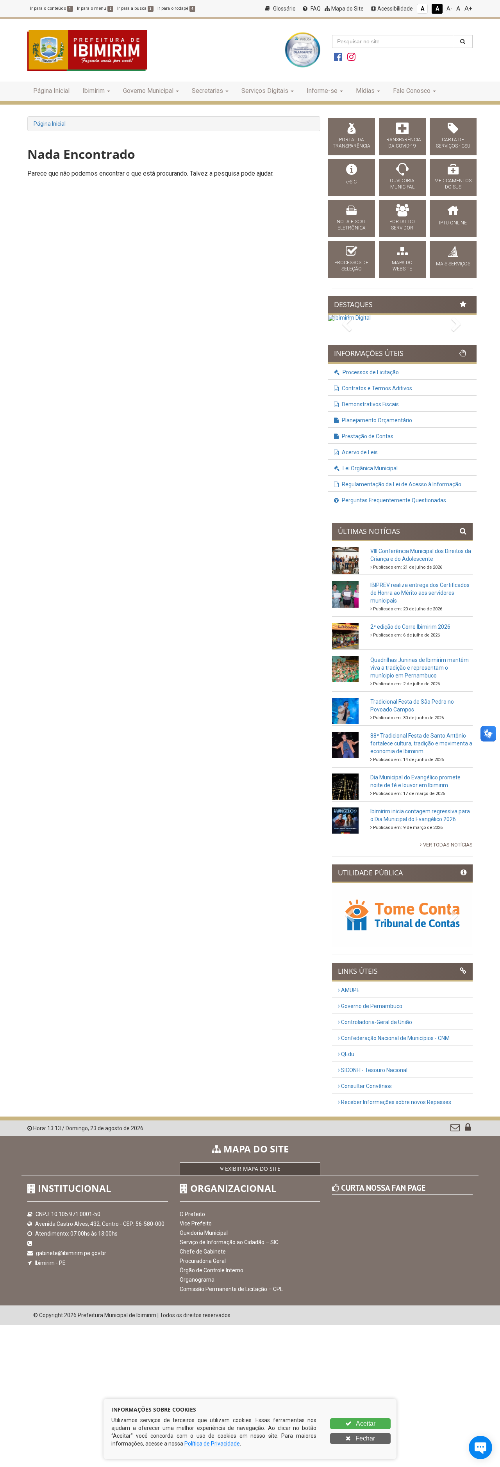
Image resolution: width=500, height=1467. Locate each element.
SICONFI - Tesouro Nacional (373, 1070)
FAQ (315, 8)
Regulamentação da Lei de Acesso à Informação (401, 484)
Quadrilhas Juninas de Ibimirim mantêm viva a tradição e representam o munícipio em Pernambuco (419, 668)
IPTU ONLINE (453, 223)
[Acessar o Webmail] (455, 1129)
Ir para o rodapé (175, 8)
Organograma (197, 1280)
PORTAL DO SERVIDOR (402, 225)
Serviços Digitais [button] (264, 90)
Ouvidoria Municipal (204, 1233)
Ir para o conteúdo (50, 8)
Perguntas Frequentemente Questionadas (393, 500)
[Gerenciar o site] (468, 1129)
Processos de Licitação (370, 372)
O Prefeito (192, 1214)
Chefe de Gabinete (203, 1251)
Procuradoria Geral (203, 1261)
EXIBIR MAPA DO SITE (251, 1168)
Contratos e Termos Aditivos (376, 388)
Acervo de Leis (359, 452)
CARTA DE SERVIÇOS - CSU (453, 143)
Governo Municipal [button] (148, 90)
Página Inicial (51, 90)
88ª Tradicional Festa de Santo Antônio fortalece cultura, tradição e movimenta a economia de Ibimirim (421, 743)
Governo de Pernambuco (371, 1006)
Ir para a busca (134, 8)
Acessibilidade (394, 8)
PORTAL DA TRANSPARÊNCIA (351, 143)
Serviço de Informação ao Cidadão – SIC (229, 1242)
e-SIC (351, 182)
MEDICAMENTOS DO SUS (452, 184)
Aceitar (365, 1423)
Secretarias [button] (207, 90)
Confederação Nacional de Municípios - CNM (395, 1038)
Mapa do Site (347, 8)
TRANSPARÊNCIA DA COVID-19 (402, 143)
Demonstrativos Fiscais (370, 404)
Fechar (364, 1438)
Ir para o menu (94, 8)
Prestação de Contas (367, 436)
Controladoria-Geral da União (376, 1022)
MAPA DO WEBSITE (402, 266)
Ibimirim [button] (93, 90)
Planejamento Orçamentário (376, 420)
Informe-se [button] (322, 90)
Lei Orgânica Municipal (369, 468)
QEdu (347, 1054)
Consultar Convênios (366, 1086)
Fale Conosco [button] (411, 90)
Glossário (284, 8)
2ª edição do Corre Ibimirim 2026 (410, 627)
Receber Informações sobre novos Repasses (395, 1102)
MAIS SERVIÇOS (453, 264)
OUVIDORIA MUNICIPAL (402, 184)
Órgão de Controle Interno (211, 1270)
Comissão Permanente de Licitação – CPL (231, 1289)
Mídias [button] (365, 90)
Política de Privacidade (212, 1443)
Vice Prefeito (196, 1223)
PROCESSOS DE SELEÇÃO (351, 266)
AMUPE (350, 990)
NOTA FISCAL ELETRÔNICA (351, 225)
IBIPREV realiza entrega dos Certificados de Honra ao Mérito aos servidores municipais (420, 593)
